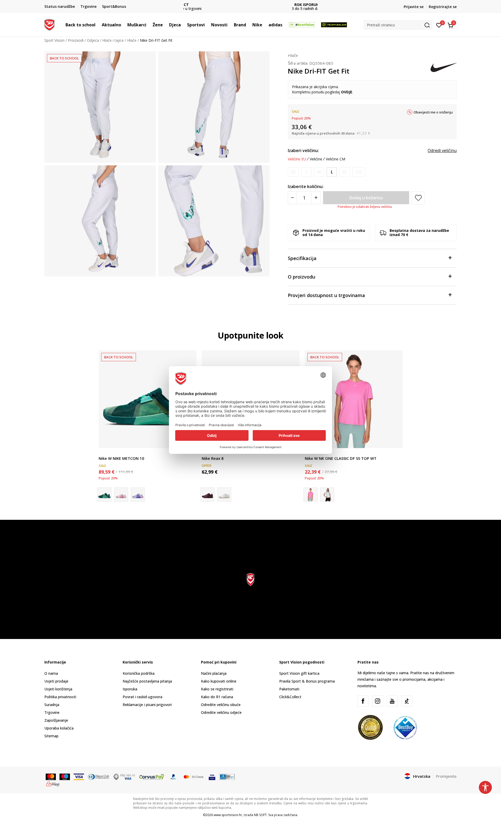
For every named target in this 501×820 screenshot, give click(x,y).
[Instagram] (377, 701)
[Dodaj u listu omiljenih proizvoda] (395, 440)
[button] (98, 24)
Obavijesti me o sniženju (433, 112)
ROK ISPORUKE (250, 5)
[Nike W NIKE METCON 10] (147, 399)
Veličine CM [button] (335, 159)
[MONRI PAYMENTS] (53, 783)
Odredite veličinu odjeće (221, 712)
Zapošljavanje (56, 720)
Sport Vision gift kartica (299, 673)
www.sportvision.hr (228, 815)
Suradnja (51, 704)
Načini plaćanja (213, 673)
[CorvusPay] (152, 776)
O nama (51, 673)
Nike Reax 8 (213, 458)
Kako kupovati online (218, 681)
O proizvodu (301, 277)
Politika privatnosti (60, 696)
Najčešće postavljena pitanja (147, 681)
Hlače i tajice (113, 40)
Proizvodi (76, 40)
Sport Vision (54, 40)
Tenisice (105, 452)
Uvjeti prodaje (56, 681)
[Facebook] (363, 701)
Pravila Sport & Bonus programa (307, 681)
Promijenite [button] (446, 776)
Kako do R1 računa (217, 696)
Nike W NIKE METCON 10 (121, 458)
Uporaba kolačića (59, 728)
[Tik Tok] (407, 701)
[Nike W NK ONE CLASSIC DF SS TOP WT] (354, 399)
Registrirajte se (443, 6)
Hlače (131, 40)
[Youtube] (392, 701)
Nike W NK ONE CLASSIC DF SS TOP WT (341, 458)
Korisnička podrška (138, 673)
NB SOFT (260, 815)
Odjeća (93, 40)
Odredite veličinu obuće (221, 704)
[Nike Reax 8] (224, 494)
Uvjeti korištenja (58, 688)
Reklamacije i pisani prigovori (147, 704)
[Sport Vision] (49, 24)
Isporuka (130, 688)
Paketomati (289, 688)
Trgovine (51, 712)
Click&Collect (290, 696)
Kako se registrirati (217, 688)
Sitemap (51, 735)
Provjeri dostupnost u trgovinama (326, 295)
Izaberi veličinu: (303, 150)
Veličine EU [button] (297, 159)
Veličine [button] (316, 159)
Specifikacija (302, 258)
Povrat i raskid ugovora (142, 696)
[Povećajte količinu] (315, 197)
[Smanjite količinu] (292, 197)
